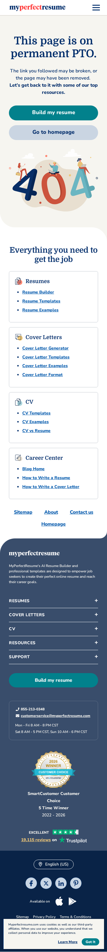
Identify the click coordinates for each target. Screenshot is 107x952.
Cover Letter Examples (45, 366)
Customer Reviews (31, 746)
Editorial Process (29, 701)
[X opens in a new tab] (46, 884)
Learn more (68, 941)
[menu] (96, 8)
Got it (90, 941)
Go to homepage (53, 132)
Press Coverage (28, 735)
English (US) (56, 864)
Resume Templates (41, 301)
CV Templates (36, 413)
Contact (20, 712)
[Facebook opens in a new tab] (31, 884)
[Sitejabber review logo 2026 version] (53, 768)
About (51, 512)
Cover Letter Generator (45, 348)
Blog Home (33, 469)
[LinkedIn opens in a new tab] (61, 884)
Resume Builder (38, 292)
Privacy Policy (44, 917)
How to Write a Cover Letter (50, 487)
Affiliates (21, 724)
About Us (22, 667)
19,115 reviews (36, 840)
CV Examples (35, 422)
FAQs (18, 690)
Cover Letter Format (42, 375)
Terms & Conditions (75, 917)
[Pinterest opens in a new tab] (76, 884)
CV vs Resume (36, 431)
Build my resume (53, 112)
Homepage (53, 524)
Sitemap (23, 512)
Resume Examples (40, 310)
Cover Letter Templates (46, 357)
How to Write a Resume (46, 478)
